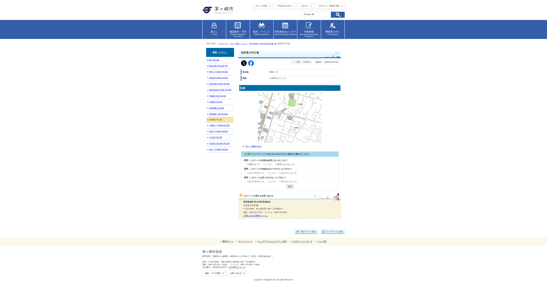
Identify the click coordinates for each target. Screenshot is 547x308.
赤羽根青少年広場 (216, 108)
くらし (232, 44)
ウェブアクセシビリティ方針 (272, 241)
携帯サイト (228, 241)
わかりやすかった (257, 173)
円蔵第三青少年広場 (217, 96)
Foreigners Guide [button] (284, 6)
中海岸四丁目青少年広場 (219, 84)
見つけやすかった (257, 182)
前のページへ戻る (308, 232)
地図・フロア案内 (213, 273)
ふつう (269, 164)
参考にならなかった (286, 164)
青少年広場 (253, 44)
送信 (290, 186)
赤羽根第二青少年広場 (218, 114)
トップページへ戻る (334, 232)
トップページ (223, 44)
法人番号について (237, 267)
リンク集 (321, 241)
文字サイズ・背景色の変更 (329, 6)
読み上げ (304, 6)
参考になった (255, 164)
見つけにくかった (289, 182)
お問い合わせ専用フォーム (255, 216)
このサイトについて (302, 241)
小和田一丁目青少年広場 (219, 125)
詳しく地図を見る (254, 146)
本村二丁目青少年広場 (218, 72)
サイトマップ (245, 241)
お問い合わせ (236, 273)
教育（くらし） (242, 44)
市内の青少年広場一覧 (267, 44)
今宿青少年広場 (215, 102)
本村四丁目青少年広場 (218, 78)
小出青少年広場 (215, 137)
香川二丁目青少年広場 (218, 149)
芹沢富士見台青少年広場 (219, 143)
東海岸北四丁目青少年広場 (220, 90)
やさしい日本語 (261, 6)
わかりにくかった (289, 173)
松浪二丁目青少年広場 (218, 131)
